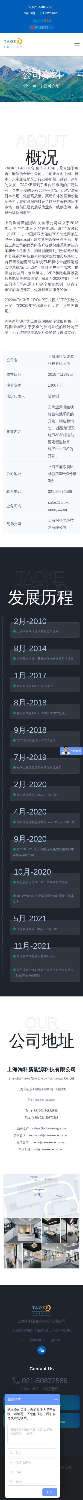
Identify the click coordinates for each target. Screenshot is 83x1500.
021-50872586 (43, 7)
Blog (31, 13)
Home (34, 86)
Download (50, 13)
